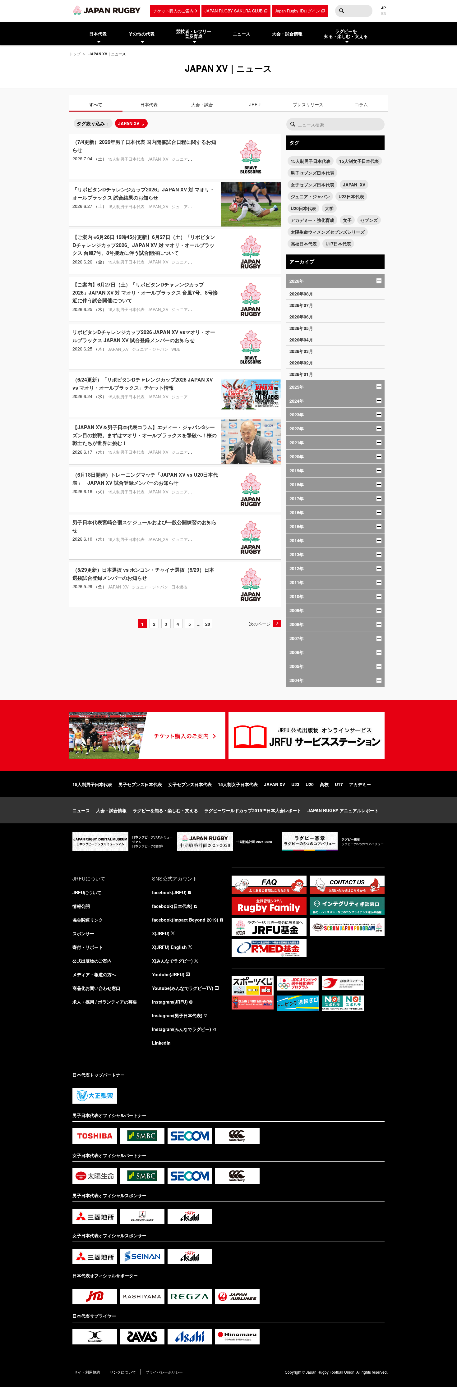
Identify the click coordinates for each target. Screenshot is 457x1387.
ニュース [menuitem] (241, 33)
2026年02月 (301, 362)
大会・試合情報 (111, 810)
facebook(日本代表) (172, 906)
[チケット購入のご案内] (147, 735)
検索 (341, 11)
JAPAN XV (128, 123)
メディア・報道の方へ (94, 974)
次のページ (260, 623)
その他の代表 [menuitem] (141, 33)
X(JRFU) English (169, 947)
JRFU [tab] (255, 104)
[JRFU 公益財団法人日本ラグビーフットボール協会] (106, 10)
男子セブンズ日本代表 (312, 173)
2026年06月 (301, 317)
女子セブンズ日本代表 (312, 184)
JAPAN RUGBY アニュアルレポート (343, 810)
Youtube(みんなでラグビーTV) (182, 988)
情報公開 (81, 906)
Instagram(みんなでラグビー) (181, 1029)
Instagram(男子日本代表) (177, 1015)
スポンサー (83, 933)
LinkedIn (161, 1043)
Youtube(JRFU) (168, 974)
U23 (295, 784)
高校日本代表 (304, 243)
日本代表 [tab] (149, 104)
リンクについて (123, 1372)
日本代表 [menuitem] (98, 33)
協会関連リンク (87, 920)
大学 (329, 208)
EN (383, 13)
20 (207, 624)
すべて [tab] (95, 104)
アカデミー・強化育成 (312, 220)
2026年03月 (301, 351)
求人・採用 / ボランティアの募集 (104, 1002)
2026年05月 (301, 328)
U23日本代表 (351, 196)
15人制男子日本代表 (310, 161)
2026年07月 (301, 305)
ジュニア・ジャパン (310, 196)
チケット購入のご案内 (173, 11)
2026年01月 (301, 374)
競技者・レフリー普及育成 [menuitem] (193, 33)
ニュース (81, 810)
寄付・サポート (87, 947)
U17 (339, 784)
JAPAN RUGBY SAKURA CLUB (234, 11)
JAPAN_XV (354, 184)
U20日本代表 (303, 208)
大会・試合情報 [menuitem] (287, 33)
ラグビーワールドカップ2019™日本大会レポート (252, 810)
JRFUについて (86, 892)
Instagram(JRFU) (170, 1002)
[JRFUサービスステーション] (306, 735)
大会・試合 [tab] (202, 104)
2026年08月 (301, 294)
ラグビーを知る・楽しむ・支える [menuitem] (346, 33)
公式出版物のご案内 (92, 961)
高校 (324, 784)
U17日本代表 (338, 243)
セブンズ (369, 220)
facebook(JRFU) (169, 892)
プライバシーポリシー (164, 1372)
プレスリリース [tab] (308, 104)
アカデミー (360, 784)
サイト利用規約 (87, 1372)
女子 (347, 220)
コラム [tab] (361, 104)
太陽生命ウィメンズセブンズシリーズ (328, 232)
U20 (310, 784)
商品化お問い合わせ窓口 (96, 988)
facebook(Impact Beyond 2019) (185, 920)
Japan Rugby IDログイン (297, 11)
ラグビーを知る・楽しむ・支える (165, 810)
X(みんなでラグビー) (172, 961)
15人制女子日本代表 (359, 161)
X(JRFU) (160, 933)
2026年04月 (301, 339)
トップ (75, 53)
